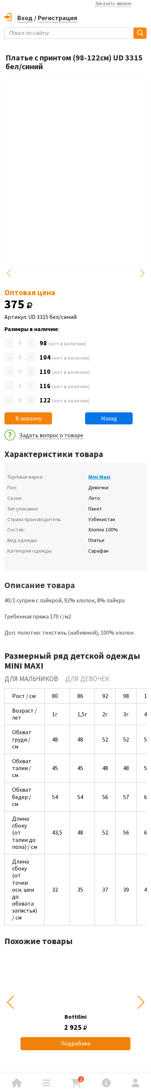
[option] (75, 1002)
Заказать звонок (113, 3)
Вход (25, 18)
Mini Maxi (99, 476)
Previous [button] (8, 273)
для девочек (87, 678)
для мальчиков (31, 678)
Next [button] (142, 273)
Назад (109, 418)
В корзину (28, 418)
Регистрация (57, 18)
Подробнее (76, 1043)
